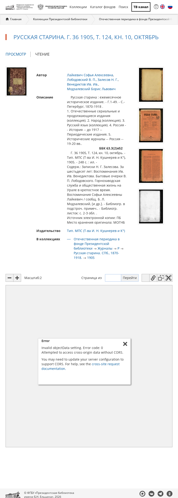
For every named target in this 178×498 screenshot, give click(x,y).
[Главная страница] (20, 7)
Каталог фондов (102, 7)
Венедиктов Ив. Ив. (82, 84)
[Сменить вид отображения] (145, 278)
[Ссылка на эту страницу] (153, 278)
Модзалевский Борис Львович (91, 89)
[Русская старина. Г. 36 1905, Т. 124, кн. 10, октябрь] (17, 81)
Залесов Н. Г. (108, 79)
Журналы (105, 248)
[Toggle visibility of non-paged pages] (161, 278)
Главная (16, 19)
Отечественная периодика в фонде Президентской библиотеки (97, 244)
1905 (91, 257)
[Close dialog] (125, 344)
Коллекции (78, 7)
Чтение (42, 54)
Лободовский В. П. (81, 79)
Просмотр (18, 54)
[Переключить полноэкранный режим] (168, 278)
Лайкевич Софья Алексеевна (90, 75)
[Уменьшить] (9, 278)
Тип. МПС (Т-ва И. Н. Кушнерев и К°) (96, 230)
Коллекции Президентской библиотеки (60, 19)
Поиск (123, 7)
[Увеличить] (17, 278)
